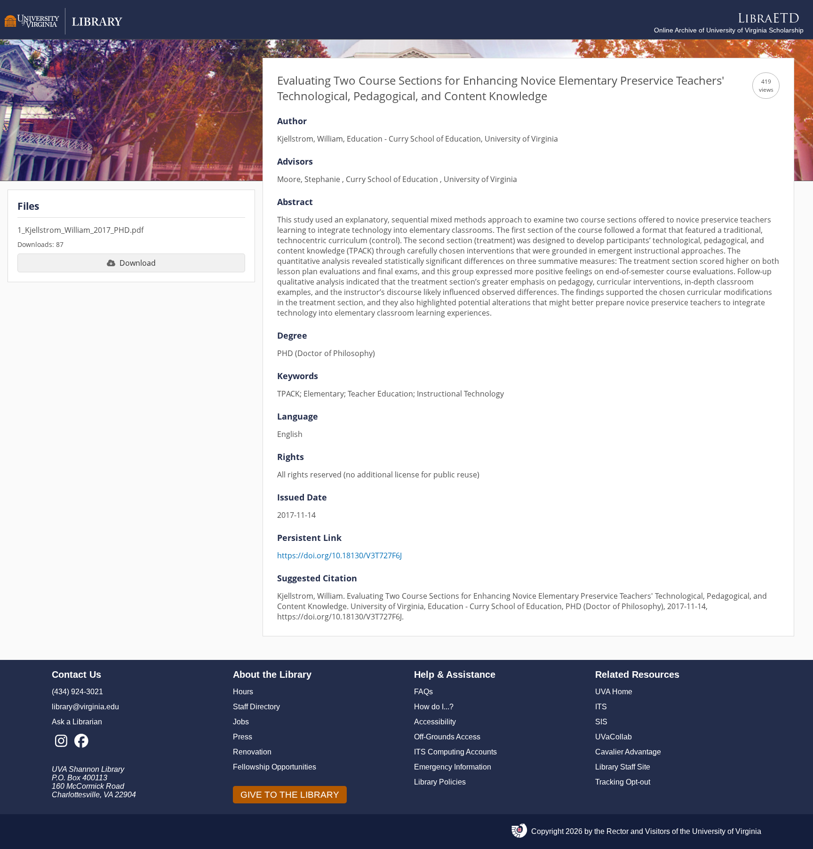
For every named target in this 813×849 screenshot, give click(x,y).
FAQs (423, 692)
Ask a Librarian (77, 722)
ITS (601, 707)
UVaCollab (613, 737)
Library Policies (440, 782)
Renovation (252, 752)
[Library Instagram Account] (61, 741)
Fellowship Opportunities (274, 767)
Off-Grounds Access (447, 737)
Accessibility (435, 722)
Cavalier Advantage (628, 752)
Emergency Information (452, 767)
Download (138, 263)
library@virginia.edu (85, 707)
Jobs (241, 722)
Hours (243, 692)
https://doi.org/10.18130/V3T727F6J (339, 555)
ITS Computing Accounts (455, 752)
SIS (601, 722)
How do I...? (434, 707)
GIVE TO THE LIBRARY (289, 795)
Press (242, 737)
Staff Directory (256, 707)
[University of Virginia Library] (63, 32)
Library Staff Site (622, 767)
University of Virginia (726, 831)
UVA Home (613, 692)
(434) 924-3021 (77, 692)
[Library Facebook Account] (81, 741)
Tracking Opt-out (622, 782)
